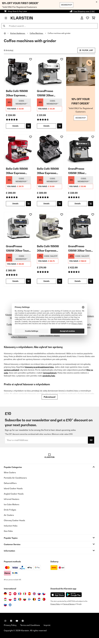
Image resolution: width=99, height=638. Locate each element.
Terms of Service (69, 604)
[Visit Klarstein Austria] (10, 593)
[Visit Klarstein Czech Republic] (43, 593)
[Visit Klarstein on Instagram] (5, 621)
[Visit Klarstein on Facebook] (11, 621)
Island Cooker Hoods (13, 488)
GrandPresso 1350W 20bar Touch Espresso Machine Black (80, 249)
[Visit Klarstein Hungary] (5, 599)
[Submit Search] (4, 25)
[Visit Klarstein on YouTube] (16, 621)
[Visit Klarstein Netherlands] (39, 599)
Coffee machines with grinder (59, 33)
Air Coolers (9, 515)
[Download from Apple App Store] (57, 594)
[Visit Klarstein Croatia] (15, 599)
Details (15, 126)
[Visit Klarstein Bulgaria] (24, 599)
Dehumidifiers (10, 483)
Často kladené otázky (49, 335)
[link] (18, 71)
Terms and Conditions (30, 625)
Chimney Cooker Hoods (14, 520)
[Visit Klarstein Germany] (5, 593)
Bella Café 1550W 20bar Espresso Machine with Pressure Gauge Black (17, 93)
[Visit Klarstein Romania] (19, 599)
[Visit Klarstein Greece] (10, 605)
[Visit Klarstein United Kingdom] (34, 593)
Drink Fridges (10, 510)
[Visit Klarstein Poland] (10, 599)
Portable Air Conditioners (15, 478)
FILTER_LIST (87, 50)
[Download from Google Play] (74, 594)
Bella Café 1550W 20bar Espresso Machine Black (48, 171)
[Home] (7, 33)
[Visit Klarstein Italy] (24, 593)
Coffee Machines (36, 33)
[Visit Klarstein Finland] (29, 599)
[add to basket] (28, 125)
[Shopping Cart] (93, 18)
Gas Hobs (8, 531)
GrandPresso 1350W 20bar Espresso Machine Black (79, 171)
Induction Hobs (10, 526)
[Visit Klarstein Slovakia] (39, 593)
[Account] (82, 18)
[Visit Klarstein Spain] (29, 593)
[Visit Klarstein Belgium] (34, 599)
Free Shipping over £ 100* (84, 11)
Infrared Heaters (11, 499)
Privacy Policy (55, 604)
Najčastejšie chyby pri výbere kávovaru (19, 335)
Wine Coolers (10, 472)
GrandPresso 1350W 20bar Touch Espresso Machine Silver (18, 249)
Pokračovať (49, 397)
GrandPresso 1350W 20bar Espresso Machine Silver (48, 93)
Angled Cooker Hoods (14, 494)
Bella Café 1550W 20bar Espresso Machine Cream (48, 249)
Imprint (47, 625)
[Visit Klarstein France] (19, 593)
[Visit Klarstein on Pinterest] (22, 621)
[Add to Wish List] (30, 59)
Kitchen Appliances (17, 33)
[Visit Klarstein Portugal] (43, 599)
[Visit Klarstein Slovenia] (5, 604)
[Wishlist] (87, 18)
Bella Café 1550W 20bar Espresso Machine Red (17, 171)
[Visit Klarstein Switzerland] (15, 593)
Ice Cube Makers (11, 504)
